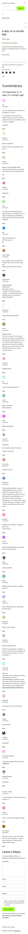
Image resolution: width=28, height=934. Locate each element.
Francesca (5, 310)
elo (3, 381)
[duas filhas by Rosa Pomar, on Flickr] (5, 54)
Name (4, 879)
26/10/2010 (5, 256)
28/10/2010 (5, 793)
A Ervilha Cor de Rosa (8, 3)
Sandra (4, 161)
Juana (4, 601)
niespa (4, 719)
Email (4, 886)
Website (4, 893)
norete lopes (6, 255)
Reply (3, 128)
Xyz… (3, 67)
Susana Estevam (7, 776)
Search (21, 8)
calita (3, 562)
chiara (4, 812)
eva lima (4, 439)
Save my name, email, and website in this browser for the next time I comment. (14, 903)
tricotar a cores (6, 18)
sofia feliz (5, 668)
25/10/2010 (5, 106)
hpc (3, 232)
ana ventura (5, 831)
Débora (4, 187)
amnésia (4, 737)
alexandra (5, 700)
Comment (5, 861)
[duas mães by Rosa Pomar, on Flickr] (5, 39)
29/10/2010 (5, 832)
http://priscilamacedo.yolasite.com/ (12, 687)
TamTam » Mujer (7, 792)
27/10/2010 (5, 702)
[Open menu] (25, 3)
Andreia (4, 138)
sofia (3, 420)
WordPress (17, 931)
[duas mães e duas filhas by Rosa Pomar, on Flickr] (9, 43)
